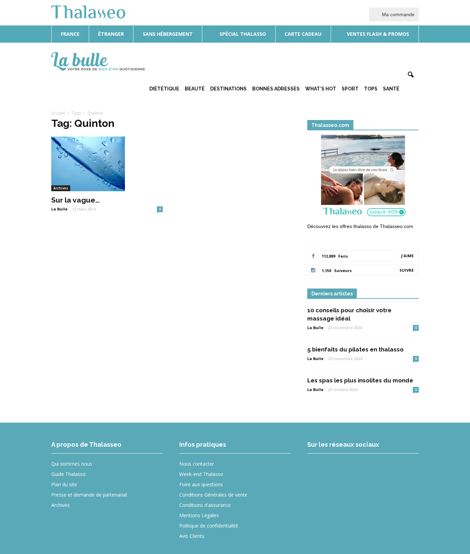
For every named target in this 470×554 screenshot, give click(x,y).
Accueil (58, 113)
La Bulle (59, 208)
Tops (370, 88)
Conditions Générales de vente (213, 494)
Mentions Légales (199, 515)
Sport (350, 88)
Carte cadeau (303, 34)
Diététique (164, 88)
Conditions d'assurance (205, 505)
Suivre (406, 270)
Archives (60, 188)
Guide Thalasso (68, 474)
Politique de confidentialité (208, 525)
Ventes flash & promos (377, 34)
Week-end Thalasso (201, 474)
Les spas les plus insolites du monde (360, 380)
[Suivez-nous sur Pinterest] (367, 468)
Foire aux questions (201, 484)
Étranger (111, 34)
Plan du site (64, 484)
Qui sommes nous (71, 463)
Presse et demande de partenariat (89, 494)
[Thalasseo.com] (363, 178)
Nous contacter (196, 463)
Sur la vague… (75, 200)
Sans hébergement (168, 34)
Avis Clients (191, 536)
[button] (410, 75)
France (70, 34)
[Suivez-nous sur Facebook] (317, 468)
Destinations (228, 88)
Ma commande (398, 14)
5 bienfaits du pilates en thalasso (355, 349)
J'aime (407, 255)
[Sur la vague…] (107, 164)
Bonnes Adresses (276, 88)
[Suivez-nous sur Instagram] (342, 468)
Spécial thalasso (242, 34)
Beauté (195, 88)
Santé (391, 88)
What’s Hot (320, 88)
